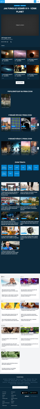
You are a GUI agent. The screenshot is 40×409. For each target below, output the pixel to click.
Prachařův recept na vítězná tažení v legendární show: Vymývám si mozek (29, 285)
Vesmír (36, 167)
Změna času (29, 379)
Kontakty (12, 396)
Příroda (17, 167)
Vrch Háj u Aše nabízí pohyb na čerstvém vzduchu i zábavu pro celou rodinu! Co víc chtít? (29, 223)
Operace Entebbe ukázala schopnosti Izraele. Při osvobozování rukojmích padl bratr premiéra (10, 315)
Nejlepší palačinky (20, 383)
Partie (33, 379)
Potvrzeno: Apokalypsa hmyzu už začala (8, 309)
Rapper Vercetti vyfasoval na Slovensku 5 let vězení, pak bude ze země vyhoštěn (29, 339)
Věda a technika (29, 168)
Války (23, 167)
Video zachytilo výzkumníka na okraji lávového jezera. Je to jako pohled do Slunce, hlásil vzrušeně (10, 320)
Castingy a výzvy (13, 395)
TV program (24, 379)
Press (12, 393)
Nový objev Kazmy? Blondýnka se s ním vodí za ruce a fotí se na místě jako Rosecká (29, 344)
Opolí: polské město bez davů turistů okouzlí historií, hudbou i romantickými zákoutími (28, 208)
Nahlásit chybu (4, 405)
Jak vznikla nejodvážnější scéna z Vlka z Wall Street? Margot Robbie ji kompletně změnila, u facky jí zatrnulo (10, 345)
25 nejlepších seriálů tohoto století (7, 333)
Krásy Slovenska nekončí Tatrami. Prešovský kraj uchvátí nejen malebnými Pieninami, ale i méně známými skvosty (9, 223)
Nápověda (12, 401)
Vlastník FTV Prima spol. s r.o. (6, 403)
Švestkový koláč (27, 383)
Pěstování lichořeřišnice (25, 382)
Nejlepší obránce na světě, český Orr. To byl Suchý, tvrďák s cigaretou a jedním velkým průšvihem (10, 295)
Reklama (3, 395)
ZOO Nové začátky (14, 380)
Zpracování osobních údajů (14, 399)
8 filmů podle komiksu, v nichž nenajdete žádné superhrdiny (9, 339)
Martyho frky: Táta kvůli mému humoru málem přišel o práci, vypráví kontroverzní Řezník (29, 334)
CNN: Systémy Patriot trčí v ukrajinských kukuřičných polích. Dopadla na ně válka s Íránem (10, 290)
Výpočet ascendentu (34, 382)
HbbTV (3, 396)
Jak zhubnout (5, 379)
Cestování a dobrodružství (4, 168)
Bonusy (3, 45)
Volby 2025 (34, 380)
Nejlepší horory (18, 379)
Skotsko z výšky (5, 103)
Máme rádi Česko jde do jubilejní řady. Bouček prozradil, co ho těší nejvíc (28, 295)
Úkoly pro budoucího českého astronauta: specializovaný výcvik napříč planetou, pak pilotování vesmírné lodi (9, 252)
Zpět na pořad (20, 82)
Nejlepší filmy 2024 (11, 379)
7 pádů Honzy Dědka (27, 380)
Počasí (36, 379)
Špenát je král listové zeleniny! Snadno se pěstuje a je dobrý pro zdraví (10, 359)
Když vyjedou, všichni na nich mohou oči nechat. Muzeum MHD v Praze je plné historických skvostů (10, 208)
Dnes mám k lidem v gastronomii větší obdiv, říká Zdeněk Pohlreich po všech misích (29, 290)
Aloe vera (18, 382)
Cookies (3, 401)
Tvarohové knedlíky (13, 383)
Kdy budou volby (7, 380)
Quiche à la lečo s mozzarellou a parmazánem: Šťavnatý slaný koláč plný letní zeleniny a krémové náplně (29, 315)
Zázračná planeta (24, 151)
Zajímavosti (17, 173)
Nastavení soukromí (14, 405)
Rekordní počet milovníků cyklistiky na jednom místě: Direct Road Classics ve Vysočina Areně (10, 194)
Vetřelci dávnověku (15, 151)
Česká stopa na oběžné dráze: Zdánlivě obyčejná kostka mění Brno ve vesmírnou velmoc (29, 238)
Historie (10, 167)
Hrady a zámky (4, 128)
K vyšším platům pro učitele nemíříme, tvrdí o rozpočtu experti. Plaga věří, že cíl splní (9, 285)
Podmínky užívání (4, 398)
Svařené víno (5, 382)
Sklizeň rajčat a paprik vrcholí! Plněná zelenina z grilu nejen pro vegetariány (10, 364)
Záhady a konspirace (4, 174)
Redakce (12, 402)
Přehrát (4, 102)
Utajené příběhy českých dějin (5, 152)
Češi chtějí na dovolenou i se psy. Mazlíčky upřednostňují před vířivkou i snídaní (9, 369)
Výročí (10, 173)
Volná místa (4, 393)
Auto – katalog (20, 380)
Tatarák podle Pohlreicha (12, 382)
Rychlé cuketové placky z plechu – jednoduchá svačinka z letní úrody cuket (28, 320)
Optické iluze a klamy (16, 128)
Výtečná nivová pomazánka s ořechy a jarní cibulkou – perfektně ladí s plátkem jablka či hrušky (29, 310)
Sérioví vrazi (23, 128)
